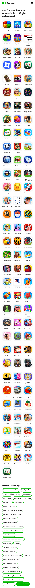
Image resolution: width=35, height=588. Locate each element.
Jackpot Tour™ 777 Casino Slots (13, 531)
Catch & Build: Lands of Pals (22, 498)
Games (8, 3)
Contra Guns (18, 502)
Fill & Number (7, 543)
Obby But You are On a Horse (12, 514)
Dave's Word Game (9, 506)
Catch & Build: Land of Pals (11, 494)
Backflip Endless (26, 490)
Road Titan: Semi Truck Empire (12, 555)
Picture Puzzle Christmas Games (13, 580)
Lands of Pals (7, 502)
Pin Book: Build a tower (10, 518)
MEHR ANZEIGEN (23, 584)
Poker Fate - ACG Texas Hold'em (13, 539)
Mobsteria (28, 555)
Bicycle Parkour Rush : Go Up (11, 572)
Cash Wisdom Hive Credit (11, 559)
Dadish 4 (17, 543)
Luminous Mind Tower (9, 563)
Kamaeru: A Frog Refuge (10, 490)
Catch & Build (27, 494)
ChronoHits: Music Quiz (10, 547)
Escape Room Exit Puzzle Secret (13, 527)
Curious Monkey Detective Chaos (13, 576)
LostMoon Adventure (9, 551)
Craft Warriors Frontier (10, 523)
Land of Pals (7, 498)
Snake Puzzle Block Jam (10, 568)
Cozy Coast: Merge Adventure (12, 510)
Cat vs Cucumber (8, 535)
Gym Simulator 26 (8, 584)
